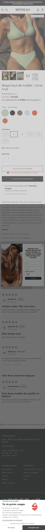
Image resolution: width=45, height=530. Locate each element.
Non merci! (33, 282)
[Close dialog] (43, 245)
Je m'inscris (33, 278)
